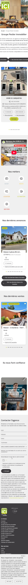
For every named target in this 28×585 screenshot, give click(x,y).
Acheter (3, 548)
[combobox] (14, 446)
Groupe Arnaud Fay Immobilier (8, 524)
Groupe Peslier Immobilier (7, 531)
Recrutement (4, 537)
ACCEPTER (18, 581)
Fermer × (23, 556)
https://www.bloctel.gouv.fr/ (16, 498)
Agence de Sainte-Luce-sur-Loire (14, 266)
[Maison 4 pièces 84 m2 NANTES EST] (14, 239)
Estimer (3, 552)
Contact (3, 538)
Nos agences (4, 523)
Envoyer (6, 471)
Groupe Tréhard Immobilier (7, 535)
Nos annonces (9, 115)
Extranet (14, 119)
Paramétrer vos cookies (7, 578)
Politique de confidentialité (7, 542)
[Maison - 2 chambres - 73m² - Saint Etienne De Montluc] (14, 315)
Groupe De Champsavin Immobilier (9, 528)
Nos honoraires (20, 115)
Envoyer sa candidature (15, 399)
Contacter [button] (20, 112)
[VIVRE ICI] (5, 5)
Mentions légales (5, 540)
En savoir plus (22, 576)
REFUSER (9, 581)
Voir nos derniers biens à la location (15, 283)
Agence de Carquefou (11, 342)
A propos (3, 521)
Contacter (8, 112)
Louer (2, 550)
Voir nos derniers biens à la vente (14, 277)
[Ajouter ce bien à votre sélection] (25, 228)
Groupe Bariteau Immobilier (8, 526)
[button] (14, 98)
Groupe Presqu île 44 (6, 533)
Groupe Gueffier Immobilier (7, 530)
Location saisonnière (6, 554)
